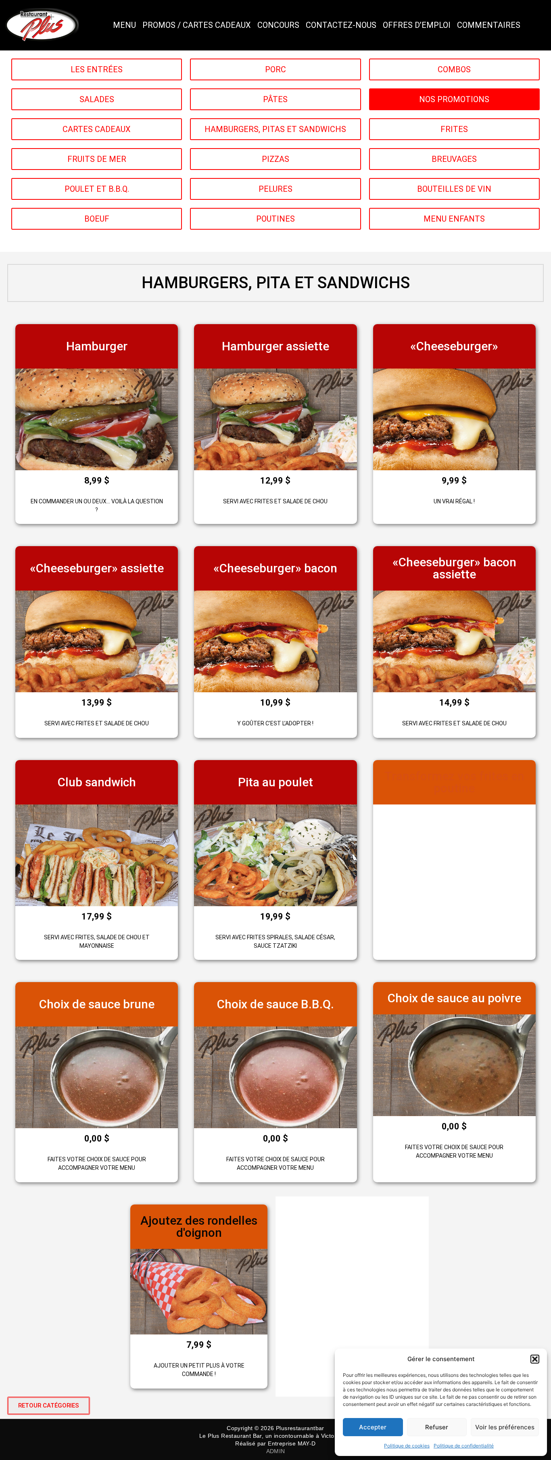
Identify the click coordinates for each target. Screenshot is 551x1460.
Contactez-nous (341, 25)
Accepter (372, 1427)
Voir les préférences (504, 1427)
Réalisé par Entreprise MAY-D (275, 1443)
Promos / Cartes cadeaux (196, 25)
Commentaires (488, 25)
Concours (278, 25)
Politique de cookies (407, 1446)
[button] (535, 1359)
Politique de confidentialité (464, 1446)
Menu (124, 25)
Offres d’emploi (417, 25)
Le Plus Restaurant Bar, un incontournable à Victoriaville (275, 1436)
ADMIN (275, 1451)
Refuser (436, 1427)
